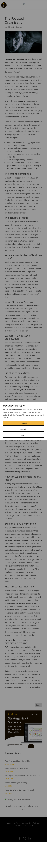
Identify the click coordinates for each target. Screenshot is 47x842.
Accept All (23, 423)
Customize (23, 429)
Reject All (23, 435)
